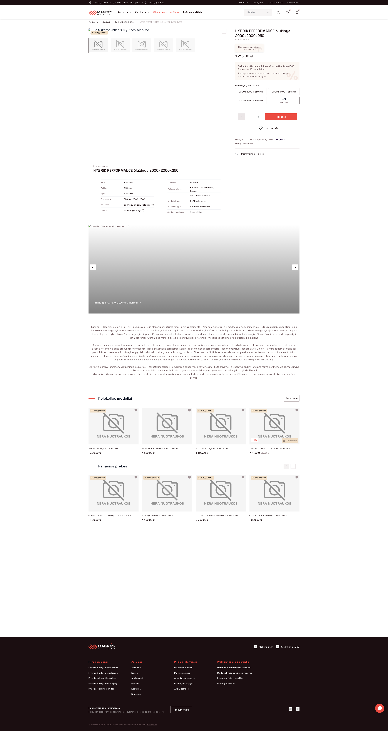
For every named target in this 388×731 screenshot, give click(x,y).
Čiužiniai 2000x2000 (124, 22)
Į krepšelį (281, 116)
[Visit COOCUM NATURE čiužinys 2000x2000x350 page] (274, 493)
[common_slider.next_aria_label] (295, 267)
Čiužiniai (106, 22)
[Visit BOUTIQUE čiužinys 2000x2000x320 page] (221, 426)
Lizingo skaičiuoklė (244, 143)
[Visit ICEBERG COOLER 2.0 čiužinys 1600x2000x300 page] (274, 426)
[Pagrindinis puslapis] (101, 12)
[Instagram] (297, 709)
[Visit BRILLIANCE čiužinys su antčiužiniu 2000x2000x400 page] (221, 493)
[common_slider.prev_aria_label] (93, 267)
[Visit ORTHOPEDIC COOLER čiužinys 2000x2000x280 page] (114, 493)
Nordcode (152, 724)
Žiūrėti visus (292, 398)
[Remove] (241, 116)
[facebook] (290, 709)
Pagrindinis (93, 22)
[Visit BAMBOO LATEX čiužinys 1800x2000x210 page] (167, 426)
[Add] (258, 116)
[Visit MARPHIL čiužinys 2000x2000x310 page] (114, 426)
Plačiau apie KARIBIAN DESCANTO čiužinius (116, 302)
